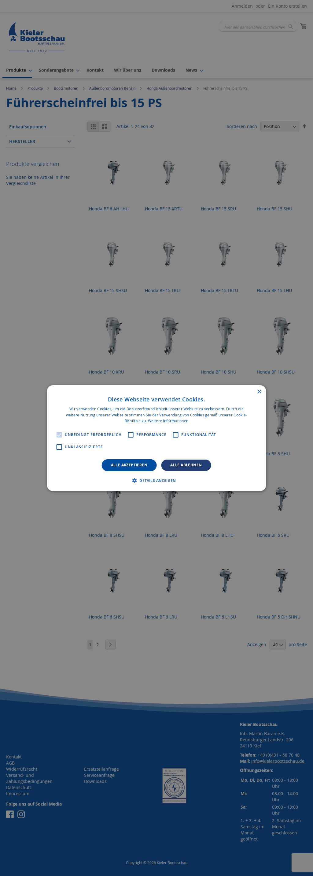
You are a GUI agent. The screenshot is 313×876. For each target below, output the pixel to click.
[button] (156, 480)
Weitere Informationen (168, 420)
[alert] (156, 438)
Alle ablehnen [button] (186, 465)
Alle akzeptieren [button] (129, 465)
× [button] (259, 391)
